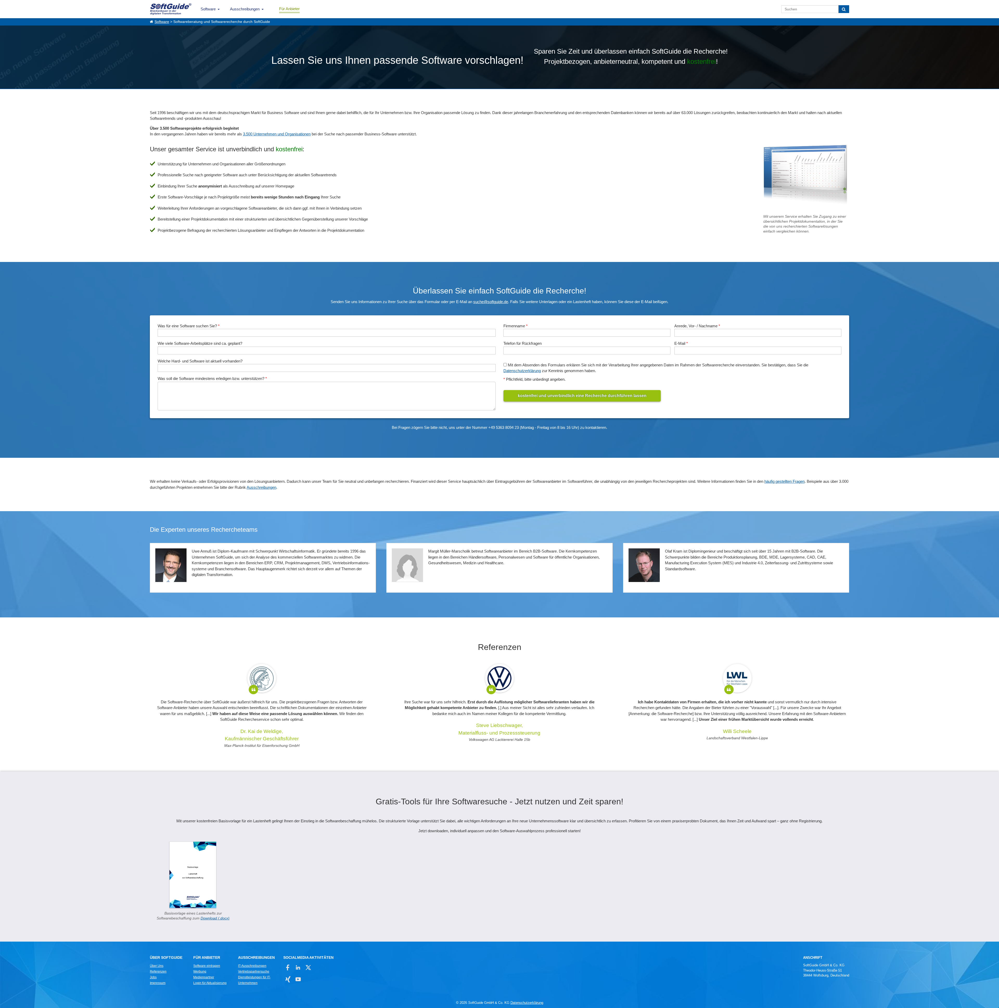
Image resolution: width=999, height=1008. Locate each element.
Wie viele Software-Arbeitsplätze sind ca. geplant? (200, 343)
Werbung (199, 971)
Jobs (153, 977)
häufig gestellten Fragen (784, 481)
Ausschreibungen (245, 9)
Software (208, 9)
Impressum (157, 983)
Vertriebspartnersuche (253, 971)
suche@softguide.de (490, 301)
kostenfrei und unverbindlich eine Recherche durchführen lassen (582, 395)
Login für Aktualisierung (210, 983)
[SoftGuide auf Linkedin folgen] (298, 967)
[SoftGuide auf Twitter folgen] (308, 967)
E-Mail (681, 343)
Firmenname (515, 326)
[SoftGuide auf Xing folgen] (287, 979)
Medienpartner (203, 977)
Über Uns (156, 966)
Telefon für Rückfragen (522, 343)
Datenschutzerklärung (522, 370)
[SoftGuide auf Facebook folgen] (287, 967)
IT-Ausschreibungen (252, 966)
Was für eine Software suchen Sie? (189, 326)
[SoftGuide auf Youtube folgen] (298, 979)
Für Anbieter (289, 9)
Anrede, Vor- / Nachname (697, 326)
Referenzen (158, 971)
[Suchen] (843, 9)
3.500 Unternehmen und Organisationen (277, 134)
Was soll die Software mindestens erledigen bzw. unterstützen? (212, 378)
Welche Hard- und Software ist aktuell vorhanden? (200, 361)
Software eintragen (206, 966)
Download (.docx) (215, 918)
